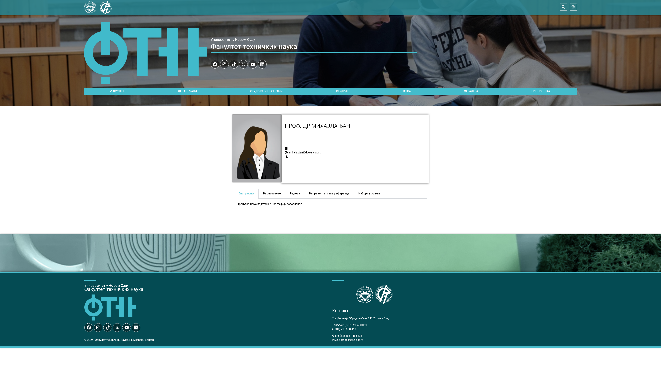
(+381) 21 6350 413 (344, 329)
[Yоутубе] (253, 64)
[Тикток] (234, 64)
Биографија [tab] (246, 193)
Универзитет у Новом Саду (233, 40)
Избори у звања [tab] (369, 193)
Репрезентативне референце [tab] (329, 193)
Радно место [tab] (272, 193)
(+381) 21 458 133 (351, 335)
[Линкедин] (262, 64)
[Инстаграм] (224, 64)
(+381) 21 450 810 (356, 325)
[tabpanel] (330, 209)
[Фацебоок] (215, 64)
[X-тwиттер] (243, 64)
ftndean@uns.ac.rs (352, 340)
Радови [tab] (295, 193)
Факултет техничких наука (254, 46)
